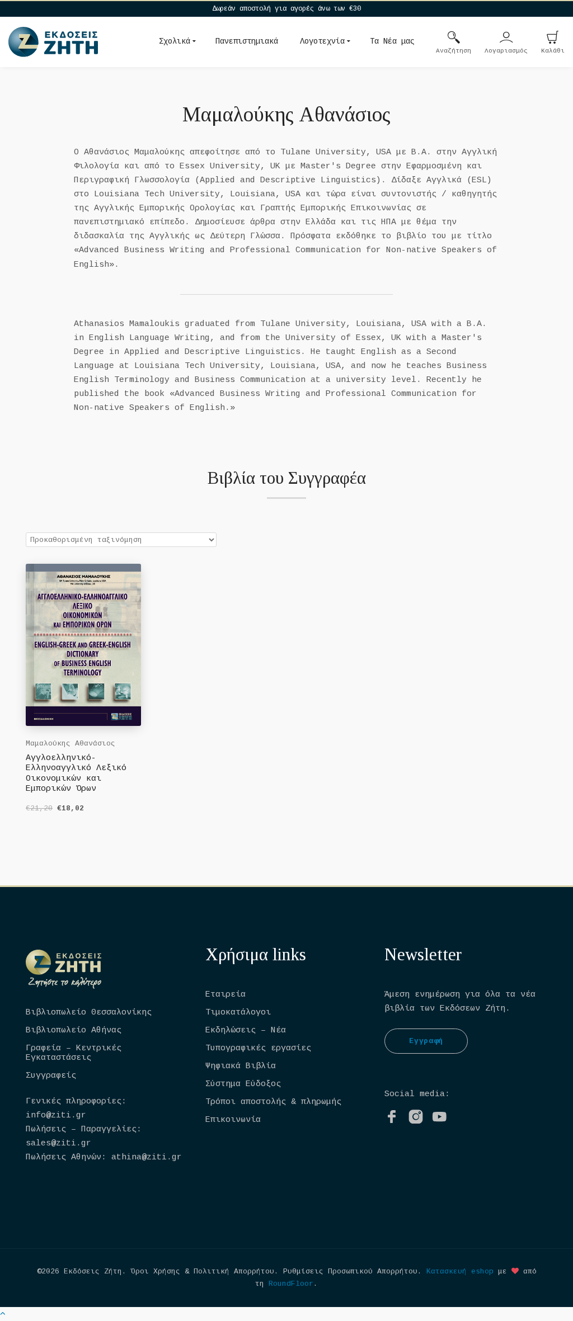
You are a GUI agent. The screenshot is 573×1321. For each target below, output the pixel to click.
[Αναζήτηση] (454, 38)
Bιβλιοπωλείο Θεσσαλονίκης (89, 1012)
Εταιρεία (225, 994)
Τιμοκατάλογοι (238, 1012)
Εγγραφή (426, 1041)
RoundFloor (291, 1284)
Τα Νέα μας (392, 41)
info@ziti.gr (56, 1115)
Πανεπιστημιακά (246, 41)
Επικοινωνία (233, 1120)
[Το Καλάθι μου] (553, 38)
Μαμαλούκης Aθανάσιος (70, 743)
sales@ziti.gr (58, 1143)
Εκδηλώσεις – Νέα (245, 1030)
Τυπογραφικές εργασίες (258, 1048)
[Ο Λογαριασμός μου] (506, 38)
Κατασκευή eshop (460, 1271)
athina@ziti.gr (146, 1157)
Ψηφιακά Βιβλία (240, 1066)
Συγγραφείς (51, 1076)
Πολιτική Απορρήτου (234, 1271)
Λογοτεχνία (322, 41)
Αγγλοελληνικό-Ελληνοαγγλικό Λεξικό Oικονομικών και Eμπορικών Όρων (76, 773)
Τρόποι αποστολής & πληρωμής (273, 1102)
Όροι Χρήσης (155, 1271)
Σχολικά (174, 41)
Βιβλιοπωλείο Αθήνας (73, 1030)
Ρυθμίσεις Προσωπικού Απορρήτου (350, 1271)
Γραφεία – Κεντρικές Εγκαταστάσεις (73, 1053)
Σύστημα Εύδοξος (243, 1084)
